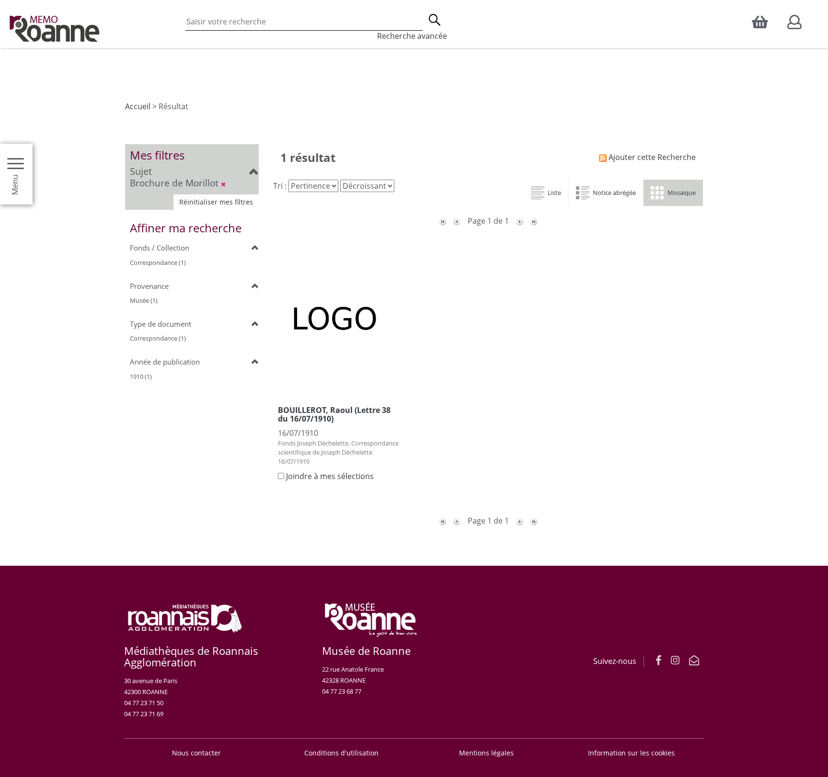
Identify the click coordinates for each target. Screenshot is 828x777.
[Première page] (443, 221)
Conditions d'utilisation (341, 752)
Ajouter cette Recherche (651, 157)
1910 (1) (141, 376)
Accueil (137, 106)
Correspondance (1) (158, 262)
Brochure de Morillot (175, 183)
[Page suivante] (519, 221)
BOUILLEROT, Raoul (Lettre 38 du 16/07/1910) (334, 414)
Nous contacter (196, 752)
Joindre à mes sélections (330, 476)
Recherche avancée (412, 36)
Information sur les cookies (631, 752)
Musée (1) (144, 300)
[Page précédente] (457, 221)
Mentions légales (486, 752)
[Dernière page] (534, 221)
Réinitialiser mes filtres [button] (216, 201)
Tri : (280, 186)
